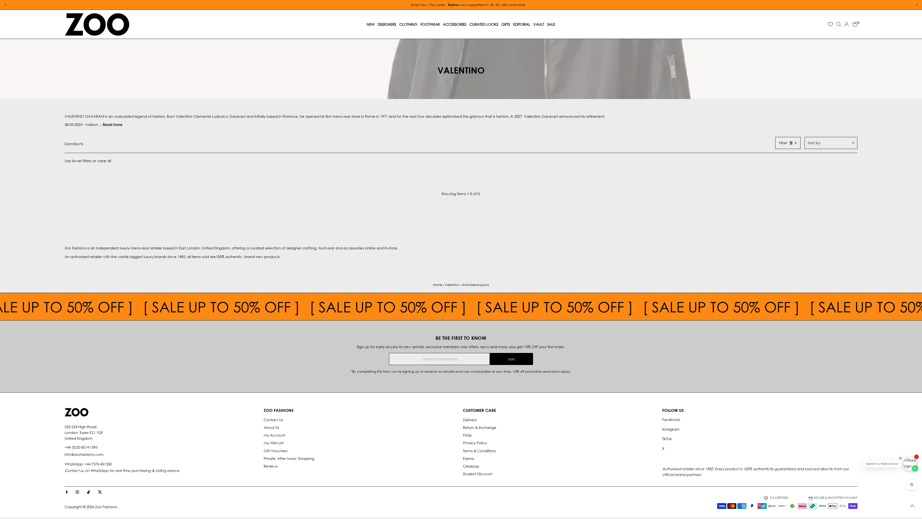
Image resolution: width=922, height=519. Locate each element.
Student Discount (477, 473)
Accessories (454, 24)
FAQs (467, 435)
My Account (274, 435)
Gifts (505, 24)
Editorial (521, 24)
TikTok (667, 438)
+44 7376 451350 (98, 464)
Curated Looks (483, 24)
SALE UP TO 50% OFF (166, 306)
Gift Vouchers (276, 450)
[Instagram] (77, 492)
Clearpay (471, 466)
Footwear (430, 24)
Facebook (671, 419)
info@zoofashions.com (84, 454)
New (371, 24)
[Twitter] (100, 492)
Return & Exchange (479, 427)
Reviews (271, 466)
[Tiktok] (88, 492)
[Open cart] (854, 24)
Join (511, 359)
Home (437, 285)
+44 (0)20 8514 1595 (81, 447)
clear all (104, 160)
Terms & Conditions (479, 450)
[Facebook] (67, 492)
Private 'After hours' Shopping (289, 458)
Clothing (408, 24)
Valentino (452, 285)
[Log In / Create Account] (846, 24)
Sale (551, 24)
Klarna (468, 458)
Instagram (670, 429)
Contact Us (273, 419)
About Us (271, 427)
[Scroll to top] (912, 506)
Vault (538, 24)
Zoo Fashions (106, 506)
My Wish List (274, 442)
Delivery (470, 419)
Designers (387, 24)
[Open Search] (839, 24)
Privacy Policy (475, 442)
